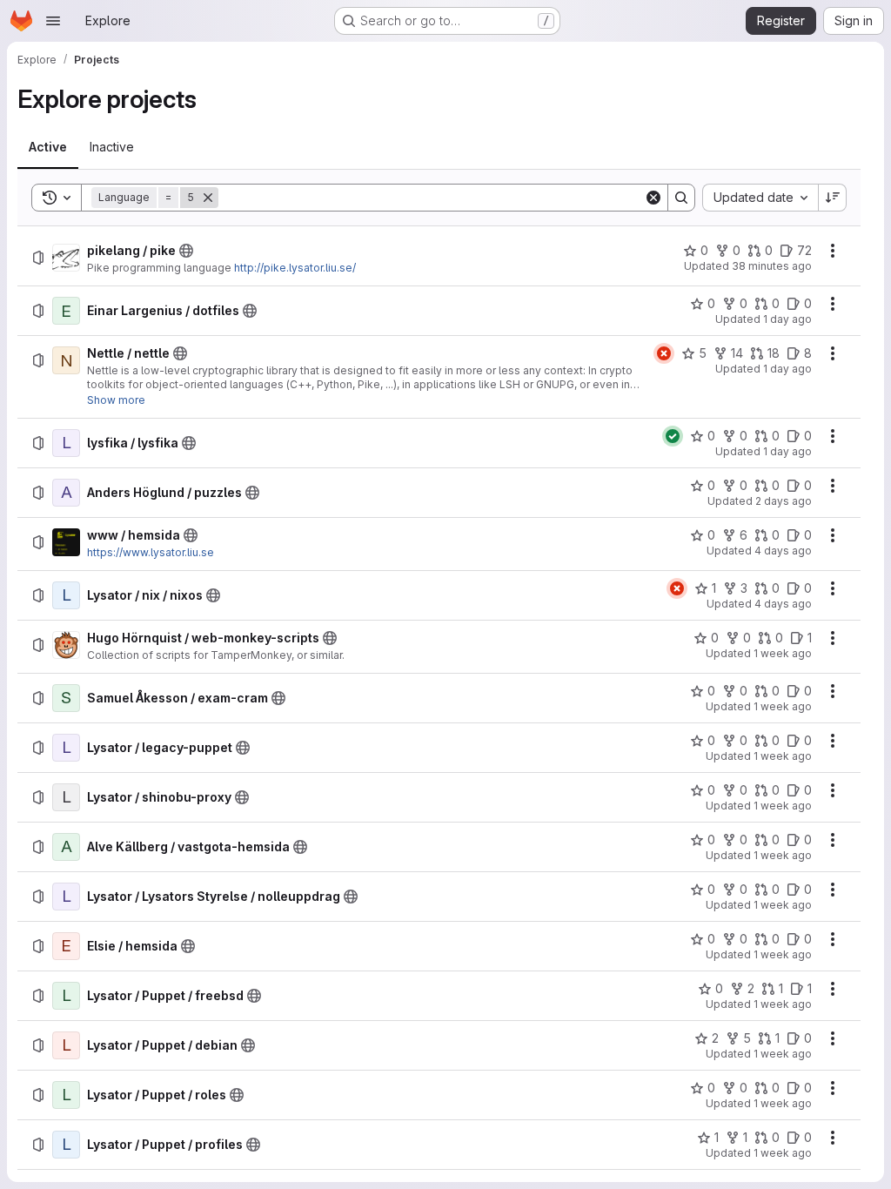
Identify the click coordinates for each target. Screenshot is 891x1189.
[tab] (47, 147)
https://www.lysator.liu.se (150, 552)
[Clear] (653, 197)
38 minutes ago (772, 265)
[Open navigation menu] (53, 21)
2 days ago (783, 500)
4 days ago (783, 550)
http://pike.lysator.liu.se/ (295, 267)
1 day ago (787, 319)
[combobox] (760, 198)
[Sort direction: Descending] (833, 198)
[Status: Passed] (672, 436)
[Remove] (208, 197)
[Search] (681, 198)
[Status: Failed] (663, 353)
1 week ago (783, 653)
